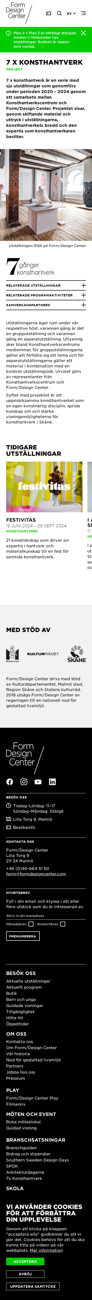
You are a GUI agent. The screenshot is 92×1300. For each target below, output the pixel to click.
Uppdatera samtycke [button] (33, 1286)
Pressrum (15, 1078)
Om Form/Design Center (31, 1047)
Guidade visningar (24, 1005)
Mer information (46, 1250)
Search (59, 13)
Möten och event (31, 1114)
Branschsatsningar (35, 1140)
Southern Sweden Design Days (37, 1159)
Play (12, 1090)
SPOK (12, 1165)
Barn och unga (21, 999)
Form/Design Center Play (32, 1097)
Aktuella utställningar (28, 980)
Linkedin (52, 781)
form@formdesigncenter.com (36, 873)
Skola (15, 1188)
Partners (14, 1065)
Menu (83, 13)
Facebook (9, 781)
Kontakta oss (19, 1041)
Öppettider (17, 1023)
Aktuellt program (24, 986)
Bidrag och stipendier (28, 1153)
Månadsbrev (16, 924)
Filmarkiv (16, 1103)
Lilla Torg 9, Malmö (32, 819)
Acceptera (25, 1261)
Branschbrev (47, 924)
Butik (11, 993)
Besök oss (21, 973)
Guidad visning (21, 1127)
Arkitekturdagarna (25, 1172)
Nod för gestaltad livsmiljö (33, 1059)
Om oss (16, 1034)
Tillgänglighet (20, 1011)
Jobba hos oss (20, 1071)
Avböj (25, 1274)
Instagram (23, 781)
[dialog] (46, 1247)
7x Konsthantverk (24, 1178)
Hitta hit (14, 1017)
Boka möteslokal (23, 1121)
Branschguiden (21, 1147)
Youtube (38, 782)
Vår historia (18, 1053)
